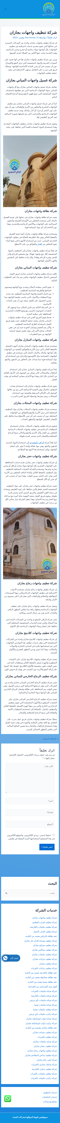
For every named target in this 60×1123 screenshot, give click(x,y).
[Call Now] (5, 958)
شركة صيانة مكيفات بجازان (45, 1041)
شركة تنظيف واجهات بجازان (44, 917)
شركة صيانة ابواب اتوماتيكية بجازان (41, 1018)
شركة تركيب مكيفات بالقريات (44, 1078)
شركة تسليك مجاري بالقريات (44, 1064)
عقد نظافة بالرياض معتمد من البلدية (41, 936)
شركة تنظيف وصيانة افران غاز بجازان (40, 941)
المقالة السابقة (51, 739)
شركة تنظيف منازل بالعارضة (44, 1069)
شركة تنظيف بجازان (48, 963)
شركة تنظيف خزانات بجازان (45, 959)
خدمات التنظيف (50, 1092)
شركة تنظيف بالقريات (47, 1037)
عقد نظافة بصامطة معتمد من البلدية (41, 977)
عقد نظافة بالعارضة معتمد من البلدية (41, 973)
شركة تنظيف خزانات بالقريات (44, 968)
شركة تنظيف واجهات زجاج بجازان (42, 1050)
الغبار (39, 244)
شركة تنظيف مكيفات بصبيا (45, 1009)
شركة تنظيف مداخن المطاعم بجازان (41, 1055)
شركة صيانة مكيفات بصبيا (45, 1005)
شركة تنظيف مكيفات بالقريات (43, 1073)
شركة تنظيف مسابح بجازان (45, 945)
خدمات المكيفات (49, 1097)
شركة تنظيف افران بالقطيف (44, 922)
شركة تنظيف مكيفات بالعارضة (43, 927)
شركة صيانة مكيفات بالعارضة (44, 996)
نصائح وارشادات (50, 1101)
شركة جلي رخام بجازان (47, 1060)
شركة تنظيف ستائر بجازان (45, 1046)
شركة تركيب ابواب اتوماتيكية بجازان (41, 1023)
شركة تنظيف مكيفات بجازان (44, 954)
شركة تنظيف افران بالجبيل (45, 931)
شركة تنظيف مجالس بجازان (44, 950)
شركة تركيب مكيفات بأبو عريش (43, 1014)
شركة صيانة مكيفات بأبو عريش (43, 1000)
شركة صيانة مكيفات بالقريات (44, 991)
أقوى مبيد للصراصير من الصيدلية (42, 986)
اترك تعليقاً (52, 37)
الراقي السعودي (37, 442)
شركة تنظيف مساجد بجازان (45, 1032)
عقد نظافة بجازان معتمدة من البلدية (41, 1028)
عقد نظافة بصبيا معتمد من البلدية (42, 982)
